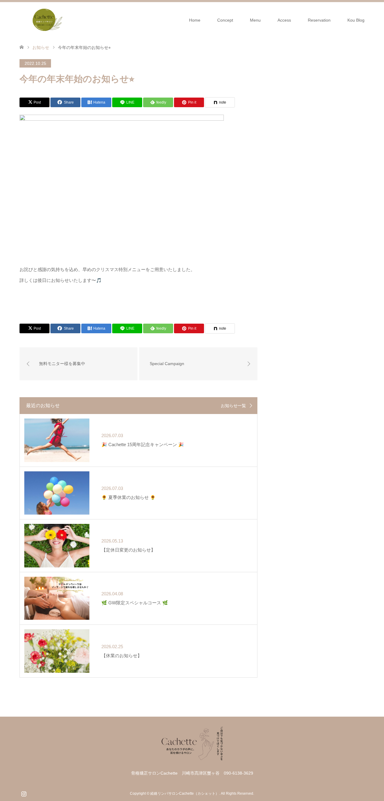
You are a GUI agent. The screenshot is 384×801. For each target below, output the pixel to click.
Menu (255, 20)
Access (284, 20)
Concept (225, 20)
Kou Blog (355, 20)
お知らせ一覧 (233, 406)
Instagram (23, 793)
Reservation (319, 20)
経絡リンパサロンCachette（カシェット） (184, 793)
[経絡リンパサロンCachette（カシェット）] (45, 20)
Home (194, 20)
